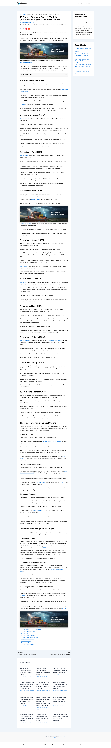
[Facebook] (20, 29)
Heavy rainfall (23, 266)
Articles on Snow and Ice (28, 635)
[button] (74, 3)
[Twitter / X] (23, 29)
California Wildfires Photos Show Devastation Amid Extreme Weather (83, 50)
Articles (21, 676)
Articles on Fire (25, 633)
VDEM (44, 547)
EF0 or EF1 (62, 482)
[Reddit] (29, 29)
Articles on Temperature (27, 639)
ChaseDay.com (85, 20)
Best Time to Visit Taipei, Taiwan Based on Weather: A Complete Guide (83, 66)
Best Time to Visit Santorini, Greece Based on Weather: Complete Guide (82, 55)
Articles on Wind (25, 643)
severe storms (57, 446)
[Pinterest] (26, 29)
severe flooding (35, 199)
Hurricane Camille (24, 118)
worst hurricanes (37, 510)
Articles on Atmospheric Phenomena (31, 629)
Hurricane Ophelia (25, 340)
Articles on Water (26, 641)
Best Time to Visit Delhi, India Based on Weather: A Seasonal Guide (82, 61)
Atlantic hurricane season (55, 340)
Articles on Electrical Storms (28, 631)
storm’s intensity (26, 223)
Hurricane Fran (24, 282)
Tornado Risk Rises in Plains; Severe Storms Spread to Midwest (60, 699)
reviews (88, 24)
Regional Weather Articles (28, 644)
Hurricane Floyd (24, 155)
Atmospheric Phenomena (58, 705)
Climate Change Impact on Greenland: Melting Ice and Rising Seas (60, 670)
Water (31, 705)
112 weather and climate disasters (51, 441)
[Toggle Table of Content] (65, 75)
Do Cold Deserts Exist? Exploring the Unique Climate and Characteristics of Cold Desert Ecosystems (43, 701)
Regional (32, 676)
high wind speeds (40, 482)
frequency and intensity (26, 62)
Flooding (22, 104)
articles (81, 24)
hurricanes (23, 595)
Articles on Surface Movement (29, 637)
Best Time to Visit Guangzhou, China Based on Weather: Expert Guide (83, 71)
